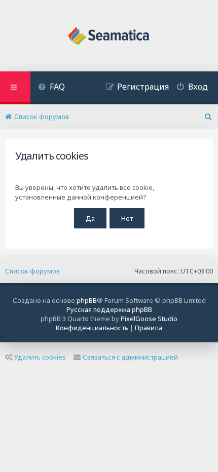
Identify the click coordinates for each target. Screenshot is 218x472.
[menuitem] (51, 87)
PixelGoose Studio (149, 318)
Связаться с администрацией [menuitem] (130, 357)
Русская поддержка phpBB (109, 309)
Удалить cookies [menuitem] (40, 357)
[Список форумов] (109, 37)
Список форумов (32, 271)
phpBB (87, 300)
